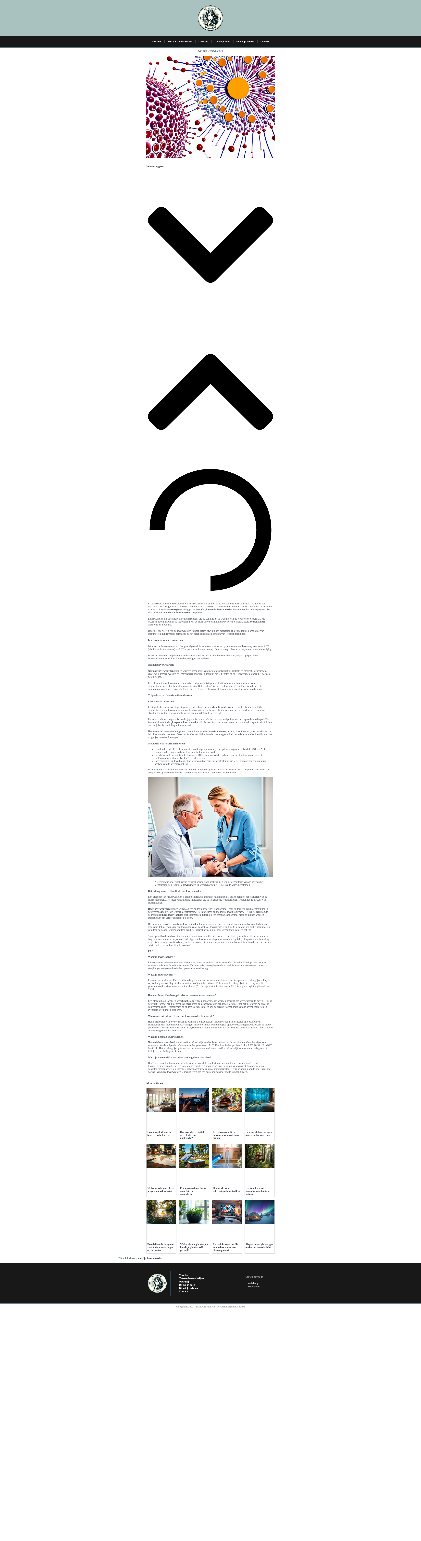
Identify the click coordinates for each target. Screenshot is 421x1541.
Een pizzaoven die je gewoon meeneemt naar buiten (226, 1135)
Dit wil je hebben (245, 41)
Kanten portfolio (254, 1276)
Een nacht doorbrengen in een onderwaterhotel (259, 1133)
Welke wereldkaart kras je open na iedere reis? (160, 1189)
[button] (210, 245)
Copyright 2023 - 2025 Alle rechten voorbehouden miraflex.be (210, 1306)
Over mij (203, 41)
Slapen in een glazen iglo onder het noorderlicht (259, 1246)
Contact (264, 41)
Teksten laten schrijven (180, 41)
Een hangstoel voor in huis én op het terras (159, 1133)
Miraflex (156, 41)
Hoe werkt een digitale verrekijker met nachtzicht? (192, 1135)
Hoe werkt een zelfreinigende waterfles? (226, 1189)
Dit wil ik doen (126, 1258)
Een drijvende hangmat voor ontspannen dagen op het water (160, 1247)
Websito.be (254, 1286)
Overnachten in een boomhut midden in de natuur (258, 1191)
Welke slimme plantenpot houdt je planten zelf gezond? (194, 1247)
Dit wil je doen (222, 41)
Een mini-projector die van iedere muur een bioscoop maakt (225, 1247)
